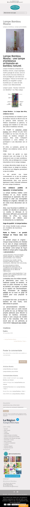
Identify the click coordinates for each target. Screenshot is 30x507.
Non (9, 504)
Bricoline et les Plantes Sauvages (12, 438)
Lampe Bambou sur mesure (10, 369)
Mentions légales (8, 446)
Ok (5, 504)
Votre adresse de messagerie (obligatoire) (13, 407)
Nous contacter (8, 441)
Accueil (6, 428)
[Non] (28, 501)
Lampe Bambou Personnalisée (13, 255)
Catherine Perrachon (8, 387)
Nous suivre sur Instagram (12, 476)
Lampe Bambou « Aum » (18, 391)
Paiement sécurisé (8, 447)
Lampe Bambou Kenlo (9, 339)
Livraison (6, 444)
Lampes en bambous (8, 27)
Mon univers (7, 430)
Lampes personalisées (20, 27)
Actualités (6, 433)
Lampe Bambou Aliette (18, 393)
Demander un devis (9, 439)
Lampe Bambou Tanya (20, 341)
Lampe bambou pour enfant (10, 371)
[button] (6, 459)
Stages (5, 432)
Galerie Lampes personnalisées (11, 436)
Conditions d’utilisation (9, 443)
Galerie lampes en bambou (10, 435)
